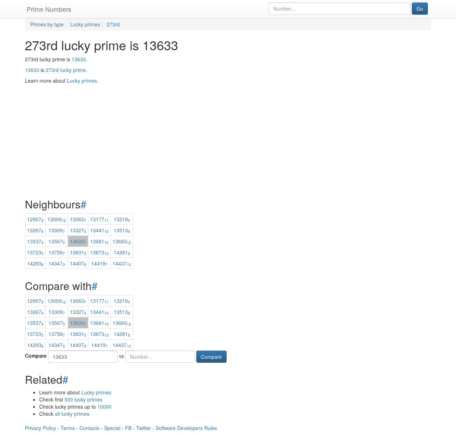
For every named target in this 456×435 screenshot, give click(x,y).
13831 (78, 252)
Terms (68, 427)
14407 (78, 263)
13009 (56, 219)
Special (112, 427)
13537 (35, 241)
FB (128, 427)
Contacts (89, 427)
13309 (56, 230)
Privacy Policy (40, 427)
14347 (56, 263)
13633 (79, 59)
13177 (99, 219)
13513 (122, 230)
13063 (78, 219)
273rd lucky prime (66, 69)
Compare (36, 355)
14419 (99, 263)
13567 (56, 241)
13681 (99, 241)
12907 (35, 219)
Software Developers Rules (186, 427)
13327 (78, 230)
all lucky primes (72, 413)
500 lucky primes (83, 399)
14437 (122, 263)
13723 (35, 252)
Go (419, 8)
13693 (122, 241)
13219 (122, 219)
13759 (56, 252)
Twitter (143, 427)
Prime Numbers (49, 9)
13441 (99, 230)
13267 (35, 230)
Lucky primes (96, 392)
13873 (99, 252)
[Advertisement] (228, 123)
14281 (122, 252)
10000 (104, 406)
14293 (35, 263)
